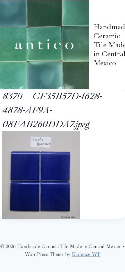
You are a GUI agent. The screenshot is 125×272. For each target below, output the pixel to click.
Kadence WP (86, 254)
